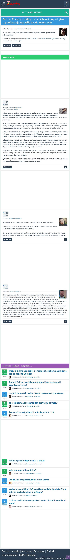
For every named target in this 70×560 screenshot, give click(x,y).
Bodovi (50, 551)
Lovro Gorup (38, 473)
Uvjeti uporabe (9, 555)
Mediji (27, 495)
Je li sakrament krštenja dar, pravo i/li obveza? (33, 403)
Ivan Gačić (37, 483)
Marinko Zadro (38, 506)
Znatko (16, 109)
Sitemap (31, 555)
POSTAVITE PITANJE (32, 12)
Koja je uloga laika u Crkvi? (22, 470)
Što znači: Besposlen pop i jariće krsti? (29, 479)
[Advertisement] (35, 79)
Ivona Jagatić (18, 218)
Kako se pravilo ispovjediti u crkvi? (27, 460)
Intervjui (15, 551)
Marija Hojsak (18, 107)
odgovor (11, 107)
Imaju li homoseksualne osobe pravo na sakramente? (36, 393)
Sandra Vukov (38, 464)
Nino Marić (28, 29)
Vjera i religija (20, 29)
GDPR (22, 555)
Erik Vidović (18, 291)
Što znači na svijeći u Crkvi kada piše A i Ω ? (31, 412)
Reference (39, 551)
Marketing (26, 551)
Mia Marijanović (39, 415)
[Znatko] (13, 3)
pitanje (10, 29)
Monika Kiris (34, 495)
